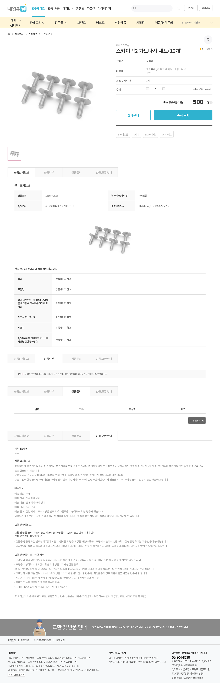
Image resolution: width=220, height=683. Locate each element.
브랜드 (81, 22)
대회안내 (68, 8)
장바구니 (133, 115)
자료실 (91, 8)
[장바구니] (178, 8)
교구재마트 (38, 8)
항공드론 (19, 34)
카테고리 (36, 22)
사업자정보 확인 (15, 674)
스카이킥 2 (47, 34)
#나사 (136, 134)
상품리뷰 (49, 172)
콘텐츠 (80, 8)
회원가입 (206, 8)
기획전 (140, 22)
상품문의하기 (197, 420)
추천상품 (120, 22)
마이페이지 (104, 8)
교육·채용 (54, 8)
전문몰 (59, 22)
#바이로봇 (123, 134)
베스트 (100, 22)
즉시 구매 (183, 115)
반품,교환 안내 (104, 172)
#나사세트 (167, 134)
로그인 (191, 8)
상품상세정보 (21, 172)
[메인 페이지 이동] (17, 11)
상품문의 (76, 172)
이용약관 (25, 640)
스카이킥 (32, 34)
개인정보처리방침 (42, 640)
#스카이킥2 (150, 134)
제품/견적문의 (164, 22)
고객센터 (12, 640)
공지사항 (60, 640)
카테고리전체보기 (15, 22)
